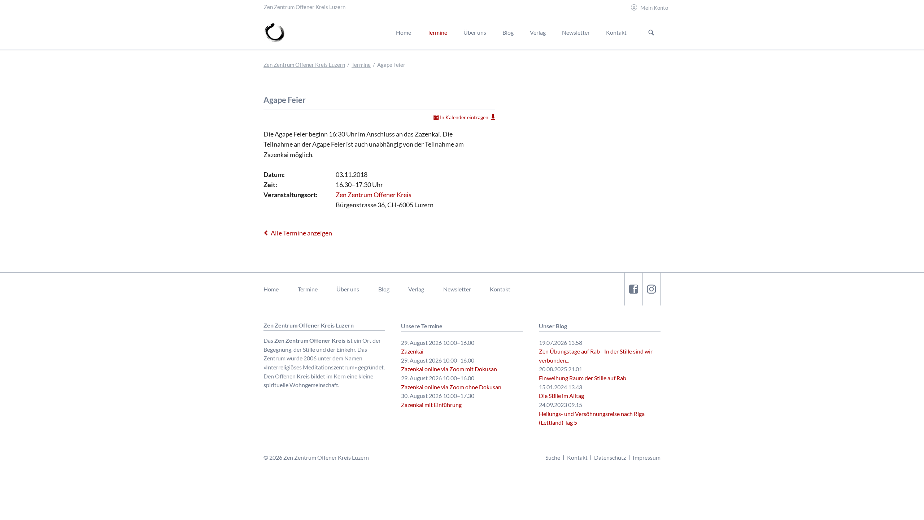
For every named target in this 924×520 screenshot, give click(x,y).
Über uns (347, 289)
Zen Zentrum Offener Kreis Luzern (304, 65)
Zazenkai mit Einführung (431, 404)
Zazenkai (412, 351)
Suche (552, 457)
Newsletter (457, 289)
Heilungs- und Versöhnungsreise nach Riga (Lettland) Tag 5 (592, 418)
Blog (383, 289)
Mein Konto (654, 8)
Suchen (651, 33)
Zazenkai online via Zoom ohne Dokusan (451, 387)
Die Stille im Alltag (561, 395)
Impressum (647, 457)
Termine (361, 65)
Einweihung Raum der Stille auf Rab (582, 377)
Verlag (416, 289)
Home (271, 289)
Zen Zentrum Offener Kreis (373, 195)
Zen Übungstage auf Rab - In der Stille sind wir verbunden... (596, 356)
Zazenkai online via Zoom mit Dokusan (449, 368)
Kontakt (500, 289)
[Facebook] (633, 289)
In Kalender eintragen (464, 117)
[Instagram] (651, 289)
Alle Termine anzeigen (301, 233)
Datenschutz (610, 457)
